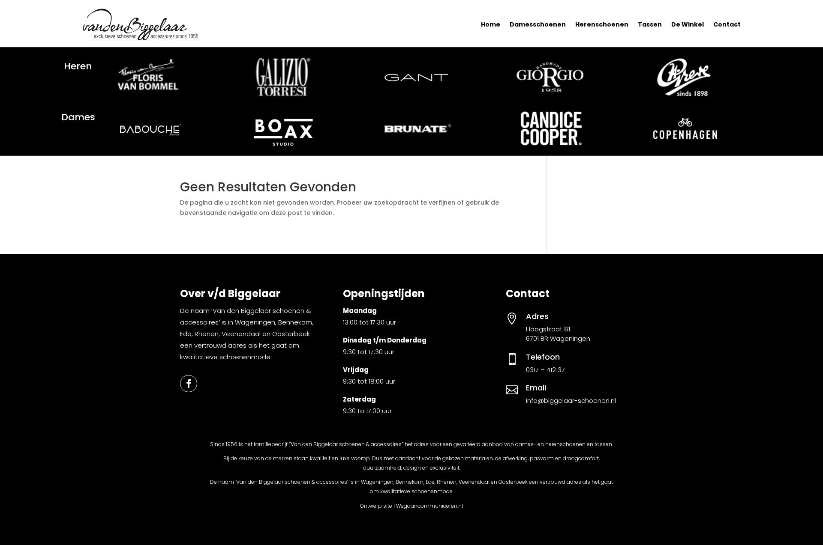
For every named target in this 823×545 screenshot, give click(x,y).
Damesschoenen (538, 24)
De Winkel (687, 24)
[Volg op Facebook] (188, 383)
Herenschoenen (601, 24)
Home (490, 24)
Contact (727, 24)
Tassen (650, 24)
